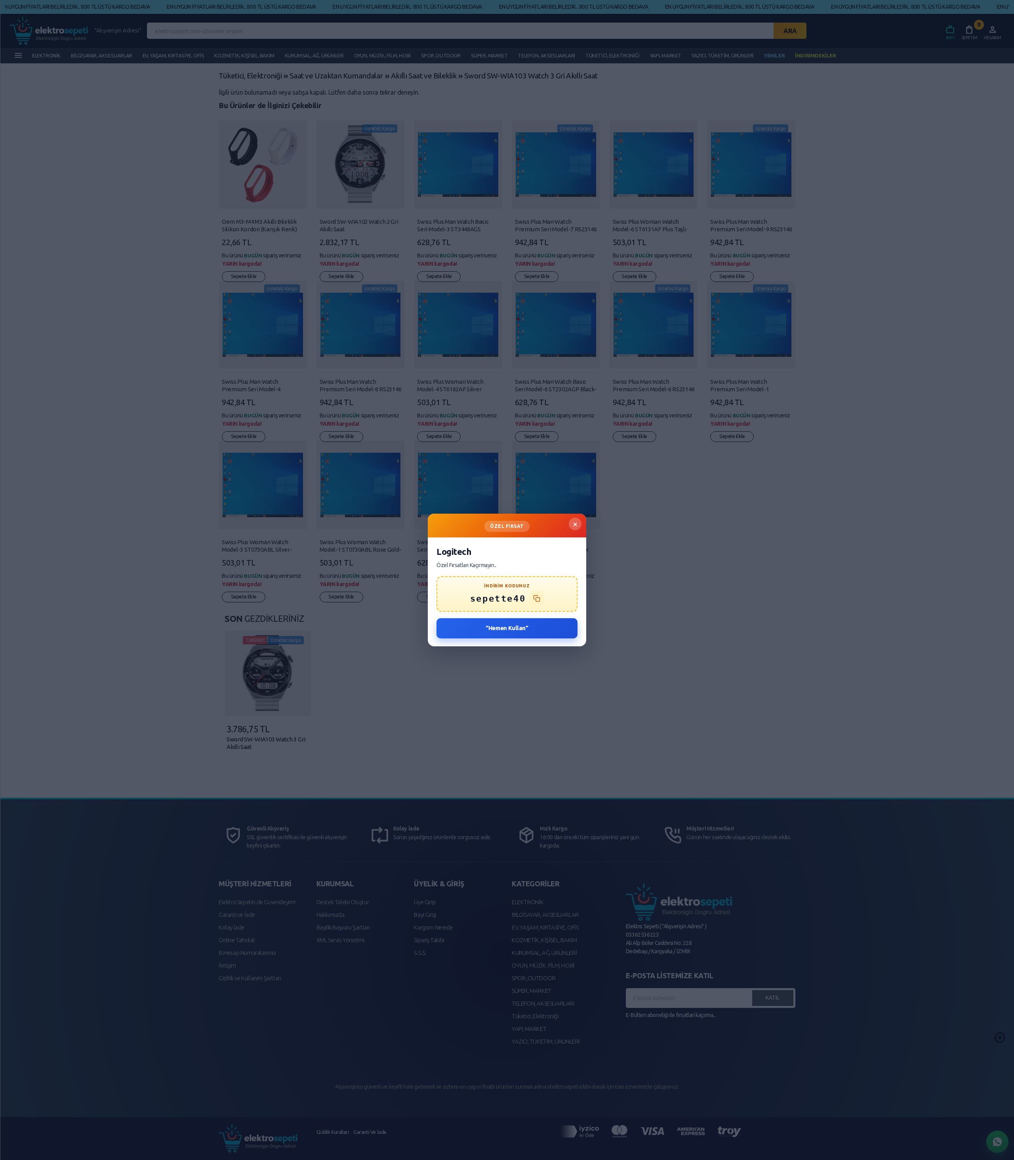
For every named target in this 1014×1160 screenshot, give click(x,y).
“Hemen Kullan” (507, 628)
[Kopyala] (537, 598)
